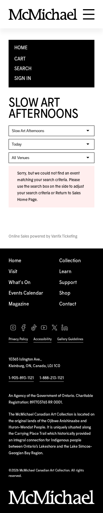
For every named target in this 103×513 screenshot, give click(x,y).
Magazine (19, 304)
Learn (65, 271)
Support (68, 282)
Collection (70, 261)
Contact (67, 304)
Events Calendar (26, 293)
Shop (64, 293)
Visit (13, 271)
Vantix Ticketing (64, 236)
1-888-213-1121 (51, 378)
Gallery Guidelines (70, 339)
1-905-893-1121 (21, 378)
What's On (20, 282)
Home (15, 261)
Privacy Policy (18, 339)
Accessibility (42, 339)
